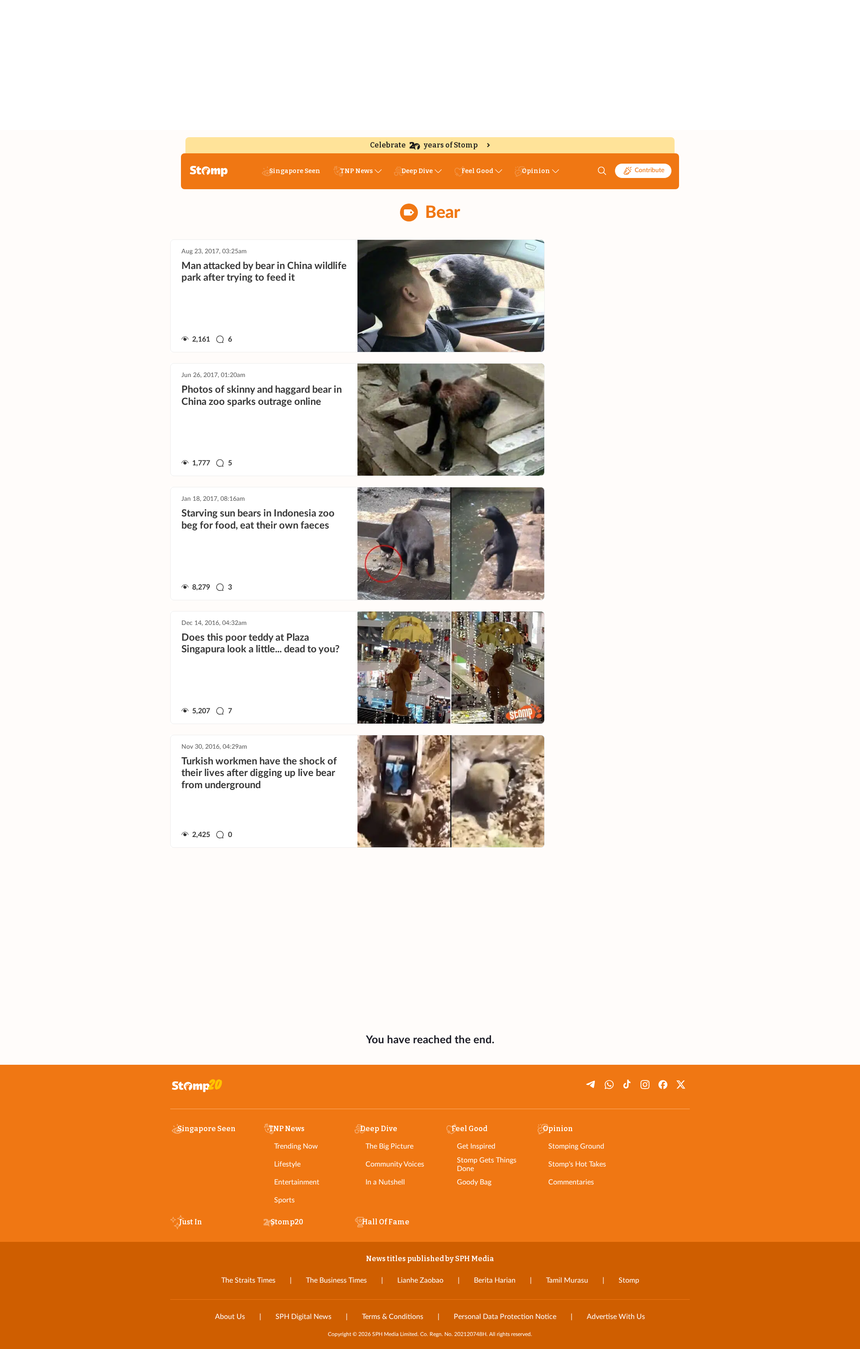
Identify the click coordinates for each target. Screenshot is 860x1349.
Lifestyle (287, 1164)
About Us (230, 1316)
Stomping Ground (576, 1146)
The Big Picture (389, 1146)
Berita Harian (495, 1280)
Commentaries (571, 1182)
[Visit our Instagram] (645, 1084)
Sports (284, 1200)
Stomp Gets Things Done (486, 1164)
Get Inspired (476, 1146)
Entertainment (296, 1182)
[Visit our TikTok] (627, 1084)
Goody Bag (474, 1182)
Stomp (629, 1280)
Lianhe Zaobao (420, 1280)
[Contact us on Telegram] (591, 1084)
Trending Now (296, 1146)
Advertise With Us (616, 1316)
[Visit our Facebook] (663, 1084)
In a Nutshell (385, 1182)
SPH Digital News (303, 1316)
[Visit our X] (681, 1084)
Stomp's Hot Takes (577, 1164)
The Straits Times (248, 1280)
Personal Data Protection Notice (505, 1316)
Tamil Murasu (567, 1280)
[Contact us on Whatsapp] (609, 1084)
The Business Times (336, 1280)
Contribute (649, 170)
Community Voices (395, 1164)
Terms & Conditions (392, 1316)
